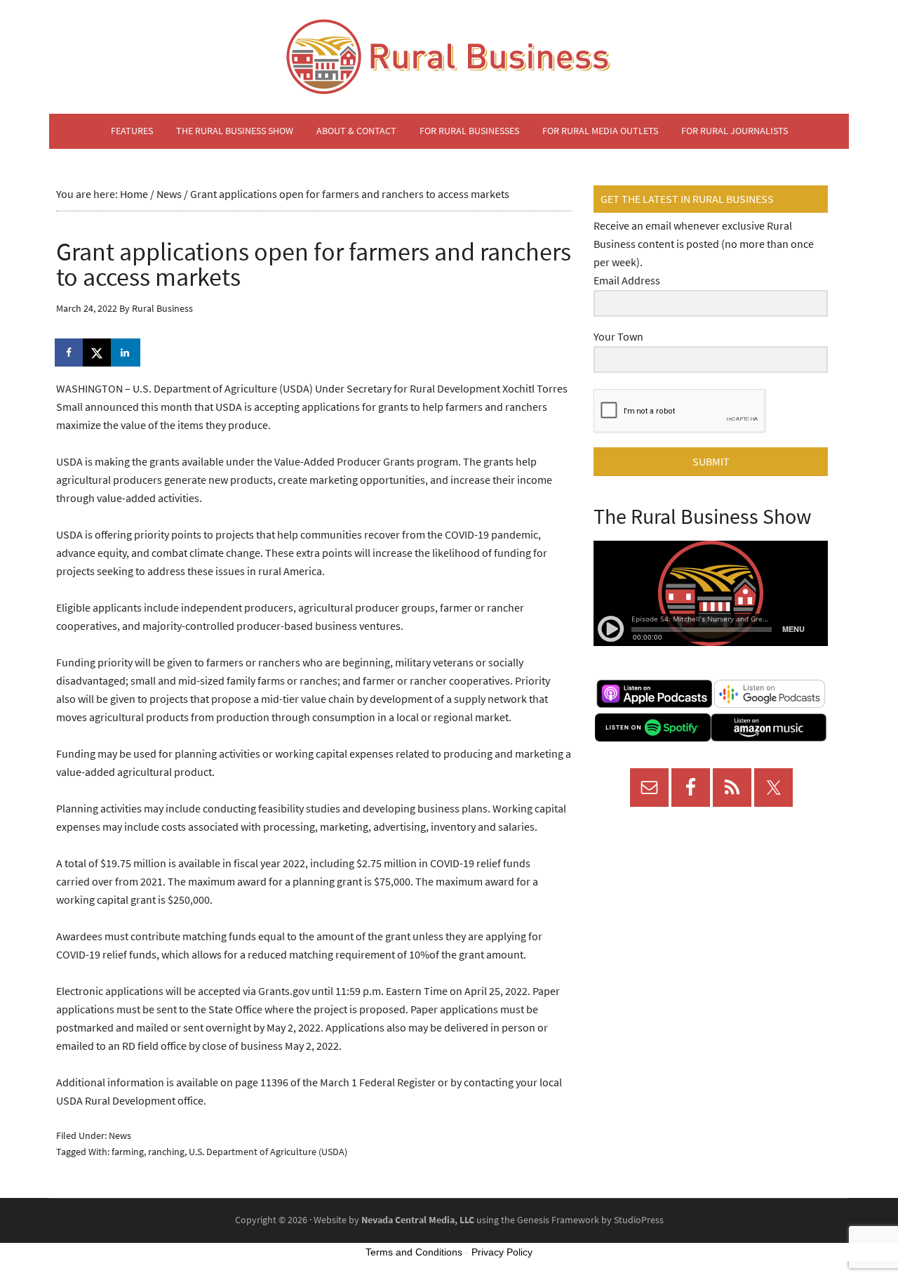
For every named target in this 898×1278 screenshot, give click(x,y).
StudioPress (639, 1220)
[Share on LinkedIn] (126, 352)
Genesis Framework (558, 1220)
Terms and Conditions (414, 1252)
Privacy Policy (501, 1252)
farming (128, 1152)
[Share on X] (98, 352)
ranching (166, 1152)
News (120, 1135)
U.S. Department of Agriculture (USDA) (268, 1152)
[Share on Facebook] (70, 352)
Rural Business (449, 57)
